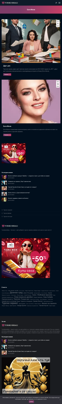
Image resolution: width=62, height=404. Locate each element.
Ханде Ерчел (21, 305)
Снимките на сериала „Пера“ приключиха (19, 181)
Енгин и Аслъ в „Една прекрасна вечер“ (19, 192)
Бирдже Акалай (45, 290)
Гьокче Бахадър (5, 293)
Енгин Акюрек (44, 293)
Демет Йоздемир (28, 293)
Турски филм (22, 303)
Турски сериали (7, 210)
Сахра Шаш (50, 299)
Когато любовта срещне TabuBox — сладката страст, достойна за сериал (28, 176)
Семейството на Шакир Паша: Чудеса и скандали (17, 301)
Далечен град (16, 292)
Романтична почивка (34, 299)
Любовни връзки (44, 295)
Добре (31, 401)
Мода (54, 295)
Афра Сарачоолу (29, 290)
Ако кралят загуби (13, 290)
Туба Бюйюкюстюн (48, 301)
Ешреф (50, 293)
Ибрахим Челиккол (6, 295)
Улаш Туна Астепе (30, 303)
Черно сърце (52, 305)
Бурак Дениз (52, 290)
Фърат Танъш (5, 305)
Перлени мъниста (7, 299)
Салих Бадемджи (43, 299)
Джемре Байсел (37, 293)
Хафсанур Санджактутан (32, 305)
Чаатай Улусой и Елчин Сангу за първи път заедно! (22, 187)
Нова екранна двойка (23, 297)
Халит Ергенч (13, 305)
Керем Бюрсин (27, 295)
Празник (17, 299)
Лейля (34, 295)
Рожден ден (25, 299)
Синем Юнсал (38, 301)
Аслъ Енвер (21, 290)
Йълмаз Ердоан (20, 295)
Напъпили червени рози (7, 297)
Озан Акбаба (48, 297)
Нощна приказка (38, 297)
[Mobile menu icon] (59, 3)
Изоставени (13, 295)
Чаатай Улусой (43, 305)
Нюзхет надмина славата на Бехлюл (18, 198)
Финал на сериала (49, 303)
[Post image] (4, 177)
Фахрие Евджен (38, 303)
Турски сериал (10, 303)
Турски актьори (7, 216)
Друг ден (6, 66)
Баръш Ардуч (37, 290)
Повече (6, 74)
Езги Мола (7, 126)
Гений (57, 290)
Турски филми (7, 213)
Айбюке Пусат (5, 290)
